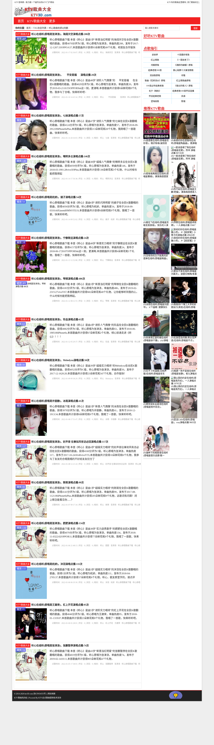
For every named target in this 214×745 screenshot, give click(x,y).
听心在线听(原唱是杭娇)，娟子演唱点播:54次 (56, 197)
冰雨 (107, 419)
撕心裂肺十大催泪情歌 (185, 70)
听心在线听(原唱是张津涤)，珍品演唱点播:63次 (57, 319)
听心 (102, 52)
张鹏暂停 (109, 664)
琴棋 (107, 301)
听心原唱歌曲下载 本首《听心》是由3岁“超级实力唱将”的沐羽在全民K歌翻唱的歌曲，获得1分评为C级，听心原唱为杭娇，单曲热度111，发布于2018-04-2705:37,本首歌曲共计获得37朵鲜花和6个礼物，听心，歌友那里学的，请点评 (94, 573)
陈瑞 (185, 101)
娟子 (107, 219)
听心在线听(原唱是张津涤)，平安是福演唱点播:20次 (63, 75)
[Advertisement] (94, 723)
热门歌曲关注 (193, 2)
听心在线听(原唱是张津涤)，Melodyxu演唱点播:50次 (60, 360)
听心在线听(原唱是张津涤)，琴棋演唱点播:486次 (58, 278)
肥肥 (107, 545)
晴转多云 (109, 179)
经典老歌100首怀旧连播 (185, 91)
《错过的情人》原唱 (186, 86)
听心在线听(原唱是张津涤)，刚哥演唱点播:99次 (57, 482)
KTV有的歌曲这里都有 (176, 2)
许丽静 (113, 419)
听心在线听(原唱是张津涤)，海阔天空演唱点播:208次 (60, 34)
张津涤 (117, 52)
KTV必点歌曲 (44, 698)
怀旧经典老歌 (157, 96)
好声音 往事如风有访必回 (116, 464)
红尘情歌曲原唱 (186, 80)
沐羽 (107, 582)
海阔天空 (109, 52)
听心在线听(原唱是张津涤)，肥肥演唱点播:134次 (58, 523)
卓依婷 (157, 54)
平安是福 (112, 97)
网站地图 (51, 694)
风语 (185, 96)
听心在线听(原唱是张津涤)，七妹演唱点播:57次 (57, 115)
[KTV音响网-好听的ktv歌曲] (33, 11)
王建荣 (117, 623)
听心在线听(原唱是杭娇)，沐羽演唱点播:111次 (56, 564)
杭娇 (113, 219)
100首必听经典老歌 (157, 86)
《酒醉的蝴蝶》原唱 (186, 65)
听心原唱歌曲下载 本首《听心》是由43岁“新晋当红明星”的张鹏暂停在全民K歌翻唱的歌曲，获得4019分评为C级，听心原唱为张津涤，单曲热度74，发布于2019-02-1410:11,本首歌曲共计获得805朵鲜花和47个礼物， (93, 655)
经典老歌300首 (157, 70)
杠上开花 (109, 623)
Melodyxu (109, 379)
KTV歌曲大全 (36, 21)
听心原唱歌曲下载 (129, 52)
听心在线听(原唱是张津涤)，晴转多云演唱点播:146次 (60, 156)
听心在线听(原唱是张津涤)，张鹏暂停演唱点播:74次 (60, 645)
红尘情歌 (157, 60)
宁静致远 (109, 260)
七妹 (107, 138)
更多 (52, 21)
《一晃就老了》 (186, 60)
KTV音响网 (19, 2)
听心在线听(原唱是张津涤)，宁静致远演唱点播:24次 (60, 238)
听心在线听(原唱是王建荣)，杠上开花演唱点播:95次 (60, 604)
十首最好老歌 (185, 54)
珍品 (107, 342)
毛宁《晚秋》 (157, 91)
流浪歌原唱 (157, 75)
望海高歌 (157, 101)
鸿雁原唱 (157, 65)
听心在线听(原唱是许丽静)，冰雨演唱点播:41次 (57, 401)
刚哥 (107, 505)
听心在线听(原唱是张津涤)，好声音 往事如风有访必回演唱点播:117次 (69, 441)
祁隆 (185, 75)
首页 (21, 21)
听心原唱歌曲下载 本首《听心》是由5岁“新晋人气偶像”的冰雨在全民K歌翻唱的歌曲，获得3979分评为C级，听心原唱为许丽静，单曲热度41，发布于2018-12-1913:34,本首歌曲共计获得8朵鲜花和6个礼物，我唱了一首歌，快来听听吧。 (94, 410)
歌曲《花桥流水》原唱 (157, 80)
